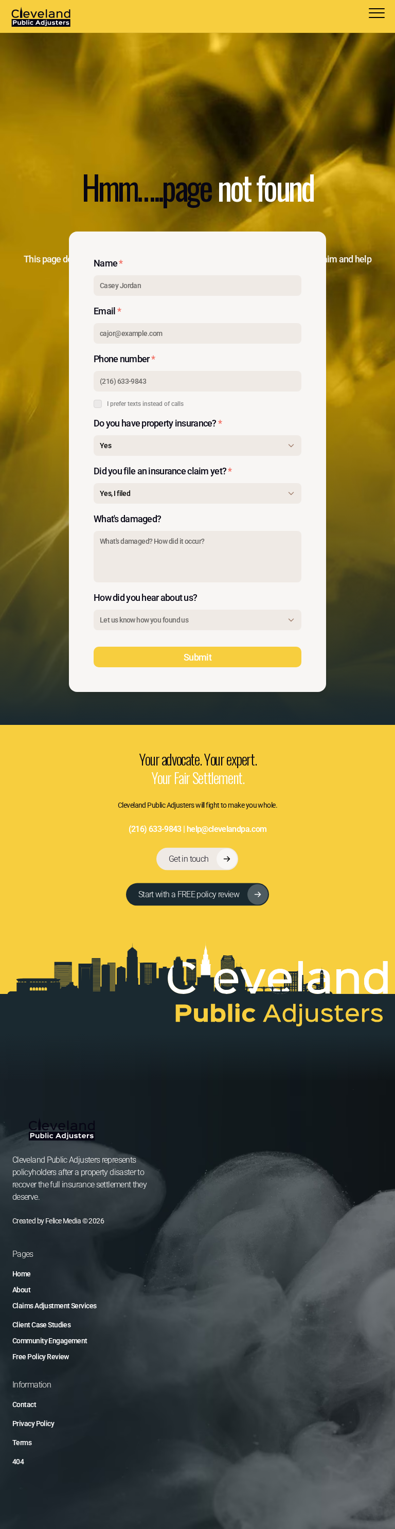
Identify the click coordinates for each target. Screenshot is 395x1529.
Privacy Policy (33, 1423)
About (21, 1290)
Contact (24, 1404)
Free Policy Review (40, 1357)
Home (21, 1274)
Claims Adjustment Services (54, 1306)
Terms (21, 1442)
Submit (197, 657)
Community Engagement (49, 1341)
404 (18, 1461)
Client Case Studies (41, 1325)
